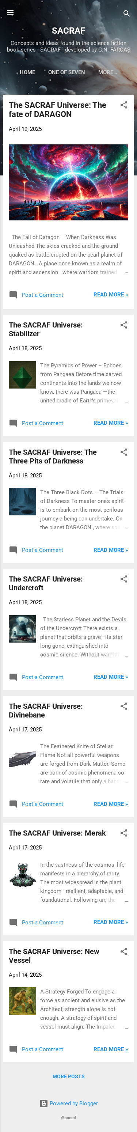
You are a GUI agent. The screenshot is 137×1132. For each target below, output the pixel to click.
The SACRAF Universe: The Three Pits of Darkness (53, 456)
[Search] (126, 15)
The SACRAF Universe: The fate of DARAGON (57, 110)
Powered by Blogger (73, 1103)
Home (27, 72)
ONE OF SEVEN (66, 72)
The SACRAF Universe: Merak (57, 833)
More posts (69, 1076)
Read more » (111, 294)
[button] (123, 106)
